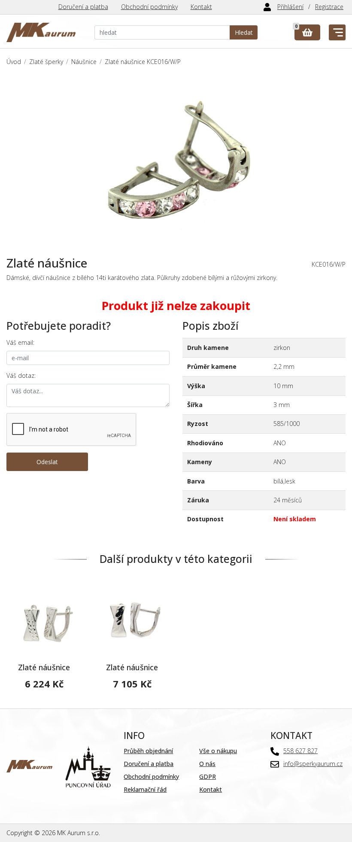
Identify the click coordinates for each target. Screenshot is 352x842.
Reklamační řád (145, 789)
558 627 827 (300, 751)
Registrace (329, 7)
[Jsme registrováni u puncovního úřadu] (88, 765)
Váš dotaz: (21, 375)
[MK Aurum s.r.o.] (29, 765)
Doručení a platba (83, 7)
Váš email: (20, 342)
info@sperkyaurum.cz (313, 764)
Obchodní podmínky (149, 7)
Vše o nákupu (218, 751)
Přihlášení (290, 7)
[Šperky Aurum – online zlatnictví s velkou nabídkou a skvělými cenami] (41, 32)
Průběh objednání (148, 751)
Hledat (244, 32)
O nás (207, 764)
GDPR (207, 776)
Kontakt (201, 7)
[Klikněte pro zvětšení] (176, 161)
